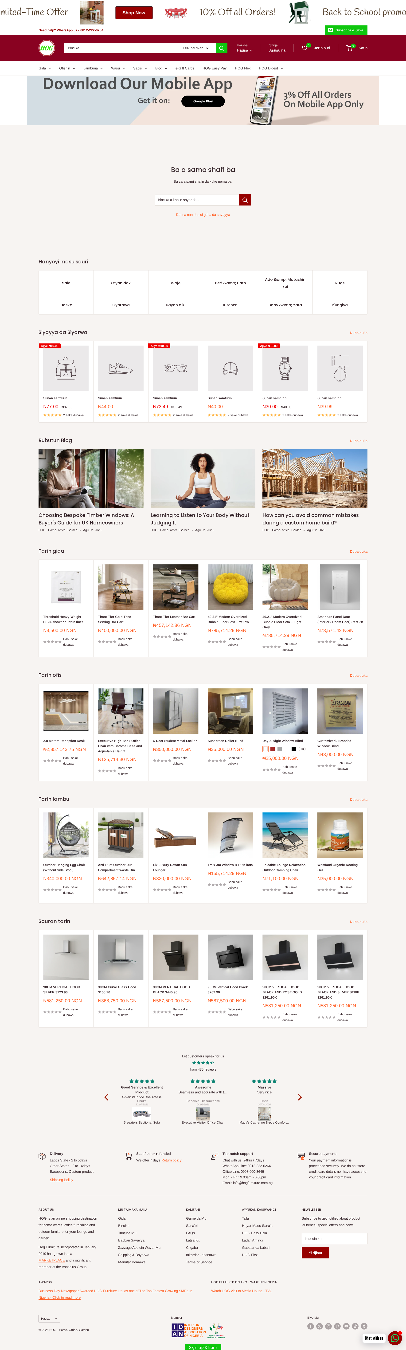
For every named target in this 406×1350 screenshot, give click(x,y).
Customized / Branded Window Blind (334, 743)
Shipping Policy (61, 1180)
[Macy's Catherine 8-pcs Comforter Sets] (203, 1113)
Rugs (340, 283)
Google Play (203, 101)
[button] (107, 1097)
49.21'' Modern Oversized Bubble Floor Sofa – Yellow (228, 619)
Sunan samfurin (55, 398)
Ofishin (64, 68)
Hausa (45, 1318)
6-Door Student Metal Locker (175, 741)
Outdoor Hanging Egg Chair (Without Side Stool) (64, 867)
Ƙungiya (340, 305)
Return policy (171, 1160)
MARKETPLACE (52, 1260)
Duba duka (359, 333)
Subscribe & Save (349, 30)
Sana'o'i (192, 1226)
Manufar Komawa (131, 1262)
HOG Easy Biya (254, 1233)
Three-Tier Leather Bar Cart (174, 617)
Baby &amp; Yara (285, 305)
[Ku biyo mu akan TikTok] (355, 1326)
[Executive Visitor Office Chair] (142, 1113)
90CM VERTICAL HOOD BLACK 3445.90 (171, 989)
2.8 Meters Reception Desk (64, 741)
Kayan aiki (175, 305)
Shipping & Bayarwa (133, 1255)
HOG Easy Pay (215, 68)
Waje (175, 283)
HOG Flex (243, 68)
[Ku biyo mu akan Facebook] (310, 1326)
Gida (42, 68)
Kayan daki (121, 283)
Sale (66, 283)
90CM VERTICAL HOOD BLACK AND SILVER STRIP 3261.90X (338, 992)
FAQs (190, 1233)
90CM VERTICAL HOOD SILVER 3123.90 (61, 989)
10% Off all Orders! (113, 12)
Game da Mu (196, 1218)
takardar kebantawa (201, 1255)
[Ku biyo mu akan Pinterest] (337, 1326)
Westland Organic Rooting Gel (337, 867)
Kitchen (230, 305)
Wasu (115, 68)
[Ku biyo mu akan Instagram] (328, 1326)
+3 (302, 749)
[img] (203, 1063)
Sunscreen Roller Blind (225, 741)
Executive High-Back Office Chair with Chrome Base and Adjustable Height (120, 746)
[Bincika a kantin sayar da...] (245, 200)
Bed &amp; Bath (230, 283)
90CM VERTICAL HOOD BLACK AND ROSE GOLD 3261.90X (282, 992)
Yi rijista (315, 1253)
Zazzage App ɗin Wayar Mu (139, 1247)
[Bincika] (221, 48)
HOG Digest (268, 68)
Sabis (137, 68)
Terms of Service (199, 1262)
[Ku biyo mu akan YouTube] (346, 1326)
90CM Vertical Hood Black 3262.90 (228, 989)
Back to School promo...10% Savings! (268, 12)
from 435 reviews (203, 1069)
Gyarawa (121, 305)
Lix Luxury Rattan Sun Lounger (170, 867)
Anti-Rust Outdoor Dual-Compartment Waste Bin (116, 867)
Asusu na (277, 50)
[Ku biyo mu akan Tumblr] (364, 1326)
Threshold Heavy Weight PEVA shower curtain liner (63, 619)
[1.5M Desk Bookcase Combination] (264, 1113)
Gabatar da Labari (255, 1247)
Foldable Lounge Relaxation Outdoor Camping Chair (283, 867)
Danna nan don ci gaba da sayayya (203, 215)
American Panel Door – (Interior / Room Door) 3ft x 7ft (340, 619)
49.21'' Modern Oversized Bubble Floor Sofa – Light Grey (281, 622)
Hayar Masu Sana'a (257, 1226)
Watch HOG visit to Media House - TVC (241, 1291)
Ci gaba (192, 1247)
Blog (158, 68)
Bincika (123, 1226)
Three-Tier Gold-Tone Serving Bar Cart (114, 619)
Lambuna (90, 68)
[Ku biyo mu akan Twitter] (319, 1326)
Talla (245, 1218)
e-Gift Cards (185, 68)
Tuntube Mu (127, 1233)
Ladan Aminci (252, 1240)
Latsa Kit (192, 1240)
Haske (66, 305)
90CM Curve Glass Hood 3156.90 (117, 989)
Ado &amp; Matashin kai (285, 283)
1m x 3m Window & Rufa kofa (230, 865)
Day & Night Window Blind (282, 741)
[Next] (367, 382)
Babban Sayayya (131, 1240)
